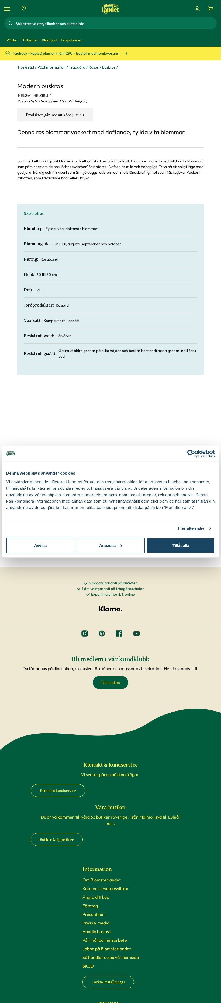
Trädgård (77, 67)
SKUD (88, 966)
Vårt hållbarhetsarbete (104, 940)
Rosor (94, 67)
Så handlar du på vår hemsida (110, 957)
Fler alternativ (191, 528)
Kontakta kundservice (58, 791)
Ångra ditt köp (95, 897)
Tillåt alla (180, 545)
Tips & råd (25, 67)
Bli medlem (110, 683)
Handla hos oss (96, 931)
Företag (90, 905)
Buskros (108, 67)
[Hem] (110, 9)
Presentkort (94, 914)
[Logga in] (197, 8)
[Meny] (7, 8)
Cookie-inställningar (108, 982)
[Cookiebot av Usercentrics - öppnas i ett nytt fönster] (191, 454)
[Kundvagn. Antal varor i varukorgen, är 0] (210, 8)
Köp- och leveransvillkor (105, 888)
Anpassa (107, 545)
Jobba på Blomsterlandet (106, 948)
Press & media (95, 923)
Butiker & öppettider (57, 840)
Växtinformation (51, 67)
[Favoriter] (23, 8)
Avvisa (40, 545)
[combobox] (115, 23)
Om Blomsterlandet (101, 880)
